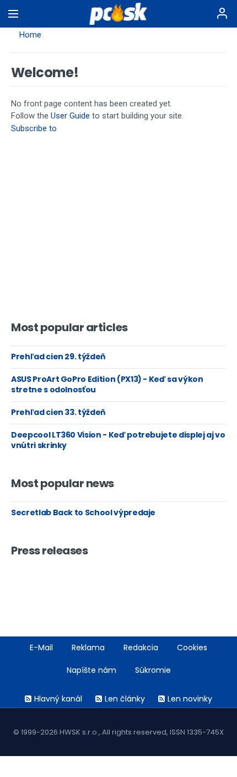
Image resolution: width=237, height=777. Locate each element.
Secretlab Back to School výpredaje (83, 512)
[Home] (119, 14)
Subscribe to (34, 128)
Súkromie (153, 670)
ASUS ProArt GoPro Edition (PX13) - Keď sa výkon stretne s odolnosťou (107, 385)
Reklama (88, 647)
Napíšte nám (91, 670)
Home (30, 35)
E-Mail (41, 647)
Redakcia (140, 647)
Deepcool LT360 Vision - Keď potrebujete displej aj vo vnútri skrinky (118, 440)
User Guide (70, 116)
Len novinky (190, 698)
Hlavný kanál (58, 698)
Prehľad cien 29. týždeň (58, 356)
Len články (125, 698)
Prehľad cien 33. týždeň (58, 412)
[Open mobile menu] (13, 13)
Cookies (192, 647)
